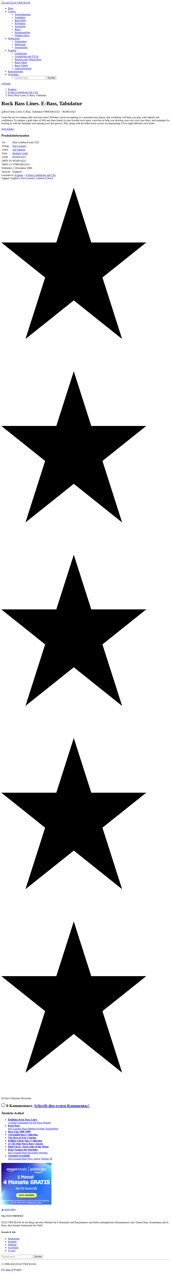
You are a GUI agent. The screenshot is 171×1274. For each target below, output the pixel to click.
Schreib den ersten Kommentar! (62, 1106)
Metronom (20, 44)
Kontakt (12, 1241)
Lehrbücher (21, 53)
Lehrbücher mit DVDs (27, 56)
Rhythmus (20, 23)
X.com (11, 1250)
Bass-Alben (21, 62)
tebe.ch (9, 1269)
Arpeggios (20, 26)
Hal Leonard (19, 146)
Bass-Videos (21, 65)
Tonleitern (20, 17)
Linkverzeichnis (23, 68)
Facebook (13, 1247)
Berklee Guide (20, 153)
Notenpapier (21, 47)
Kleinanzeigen (15, 71)
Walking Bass (22, 35)
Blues (18, 29)
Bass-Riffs (20, 20)
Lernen (12, 11)
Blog (10, 8)
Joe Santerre (19, 149)
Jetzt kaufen (7, 129)
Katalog (12, 50)
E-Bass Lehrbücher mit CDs (41, 175)
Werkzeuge (14, 38)
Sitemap (12, 1244)
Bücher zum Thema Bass (28, 59)
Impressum (14, 1238)
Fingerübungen (23, 14)
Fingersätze (21, 41)
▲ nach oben (8, 1209)
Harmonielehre (22, 32)
